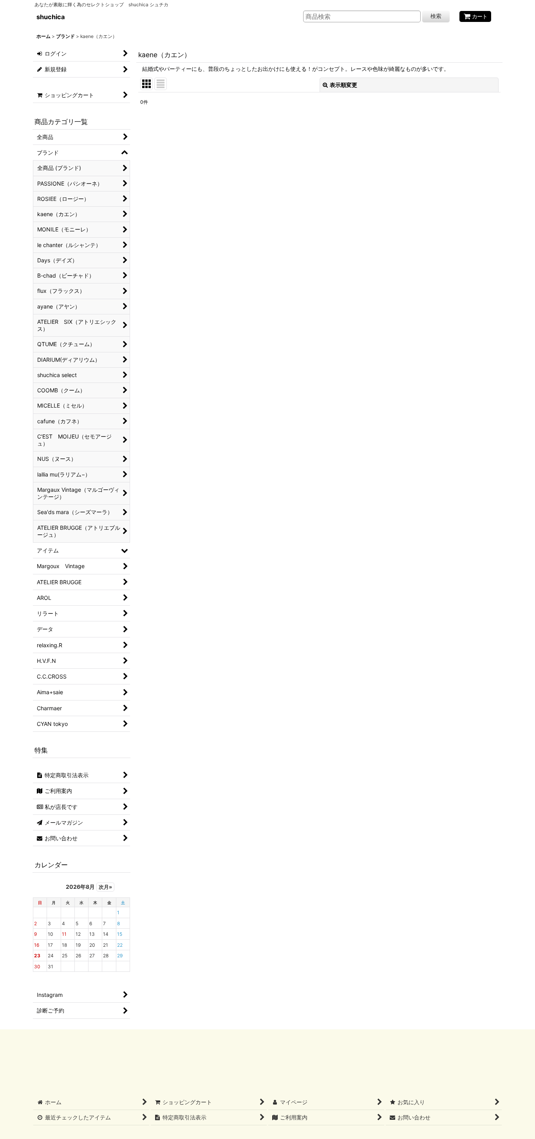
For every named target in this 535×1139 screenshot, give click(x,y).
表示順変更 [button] (343, 84)
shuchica (50, 17)
